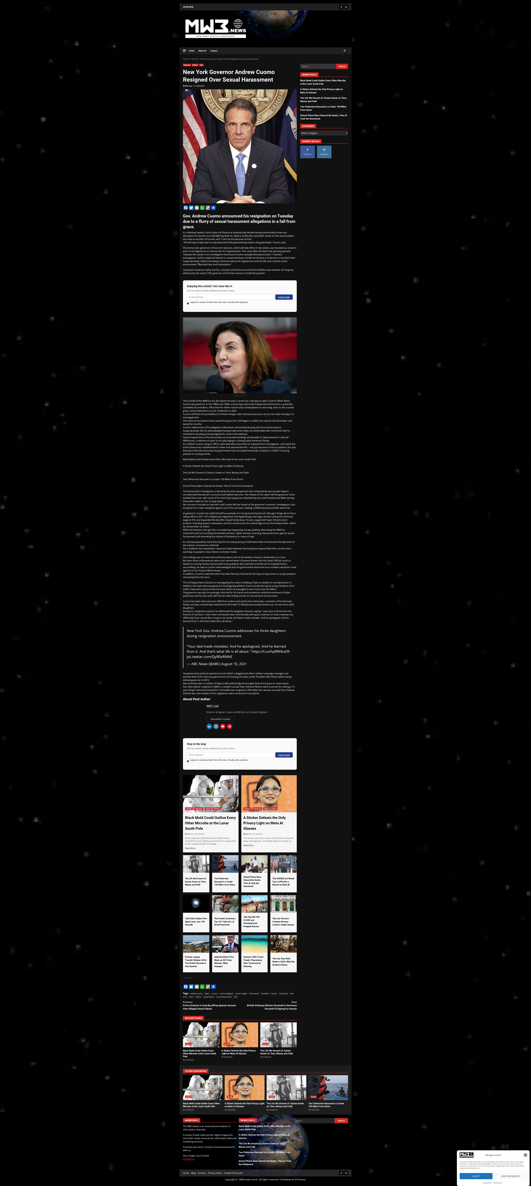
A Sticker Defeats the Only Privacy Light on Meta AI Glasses (213, 465)
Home (191, 51)
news (191, 997)
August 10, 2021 (234, 663)
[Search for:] (318, 66)
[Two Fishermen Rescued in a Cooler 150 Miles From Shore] (225, 864)
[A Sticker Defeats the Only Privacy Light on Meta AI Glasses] (269, 793)
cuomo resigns (241, 993)
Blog (193, 1173)
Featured (187, 65)
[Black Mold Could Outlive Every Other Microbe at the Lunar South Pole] (211, 793)
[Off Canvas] (184, 51)
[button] (525, 1155)
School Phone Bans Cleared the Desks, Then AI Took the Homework (218, 485)
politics (198, 997)
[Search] (345, 50)
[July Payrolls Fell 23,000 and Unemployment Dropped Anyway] (254, 904)
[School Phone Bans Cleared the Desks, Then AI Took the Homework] (254, 864)
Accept (476, 1176)
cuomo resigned (226, 993)
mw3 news (283, 993)
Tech (274, 809)
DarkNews (285, 1179)
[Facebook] (341, 7)
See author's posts (220, 719)
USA (201, 65)
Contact (213, 51)
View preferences (510, 1176)
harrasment (254, 993)
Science (217, 809)
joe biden (265, 993)
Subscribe (284, 297)
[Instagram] (346, 7)
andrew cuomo (196, 993)
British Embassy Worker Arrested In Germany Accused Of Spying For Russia (272, 1005)
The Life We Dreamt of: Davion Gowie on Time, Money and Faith (216, 472)
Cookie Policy (487, 1183)
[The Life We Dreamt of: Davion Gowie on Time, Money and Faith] (196, 864)
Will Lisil (188, 86)
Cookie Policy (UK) (233, 1173)
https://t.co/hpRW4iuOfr (271, 651)
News (208, 809)
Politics (194, 65)
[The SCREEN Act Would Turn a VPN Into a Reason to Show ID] (283, 864)
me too (274, 993)
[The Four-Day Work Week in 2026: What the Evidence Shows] (283, 944)
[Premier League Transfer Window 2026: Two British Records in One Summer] (196, 944)
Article (189, 809)
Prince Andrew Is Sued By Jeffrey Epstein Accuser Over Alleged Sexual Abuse (209, 1005)
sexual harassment (224, 997)
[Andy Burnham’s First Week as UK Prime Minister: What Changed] (225, 944)
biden (207, 993)
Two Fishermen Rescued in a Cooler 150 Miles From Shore (213, 479)
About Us (202, 51)
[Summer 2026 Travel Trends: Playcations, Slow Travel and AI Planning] (254, 944)
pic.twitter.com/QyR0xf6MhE (209, 656)
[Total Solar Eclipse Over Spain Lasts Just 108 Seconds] (196, 904)
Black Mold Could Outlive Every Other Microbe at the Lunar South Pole (219, 459)
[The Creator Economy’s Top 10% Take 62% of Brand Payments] (225, 904)
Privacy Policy (497, 1183)
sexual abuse (208, 997)
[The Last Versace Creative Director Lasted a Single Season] (283, 904)
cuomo (214, 993)
